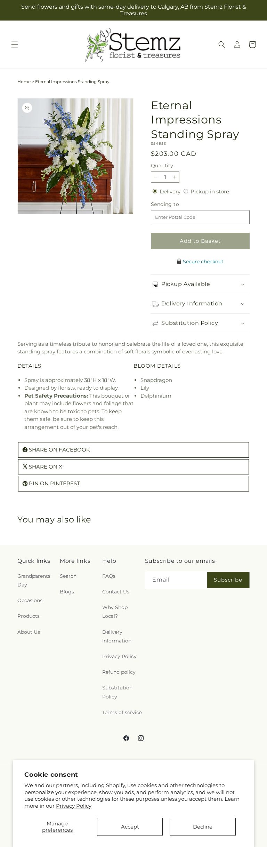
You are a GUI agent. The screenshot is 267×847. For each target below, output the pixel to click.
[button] (14, 44)
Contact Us (115, 592)
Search (68, 576)
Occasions (29, 600)
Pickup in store (210, 191)
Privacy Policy (73, 805)
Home (24, 81)
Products (28, 616)
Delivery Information (116, 636)
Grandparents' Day (34, 580)
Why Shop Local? (115, 611)
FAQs (108, 576)
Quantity (162, 165)
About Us (28, 632)
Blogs (67, 592)
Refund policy (119, 672)
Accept (130, 826)
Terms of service (122, 712)
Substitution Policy (117, 692)
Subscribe (228, 579)
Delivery (171, 191)
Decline (202, 826)
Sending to (175, 204)
